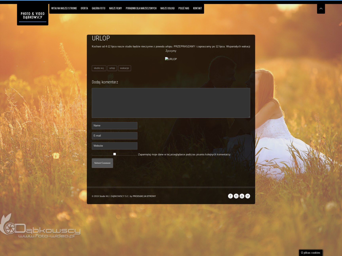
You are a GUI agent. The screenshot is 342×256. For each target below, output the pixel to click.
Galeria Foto (98, 8)
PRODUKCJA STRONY (144, 196)
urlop (112, 68)
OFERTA (84, 8)
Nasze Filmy (115, 8)
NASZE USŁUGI (168, 8)
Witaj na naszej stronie (64, 8)
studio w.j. (99, 68)
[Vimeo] (247, 196)
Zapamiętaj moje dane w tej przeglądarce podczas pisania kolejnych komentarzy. (184, 154)
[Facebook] (230, 196)
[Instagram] (236, 196)
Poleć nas (184, 8)
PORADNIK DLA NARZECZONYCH (141, 8)
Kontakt (197, 8)
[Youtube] (241, 196)
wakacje (124, 68)
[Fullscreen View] (321, 7)
